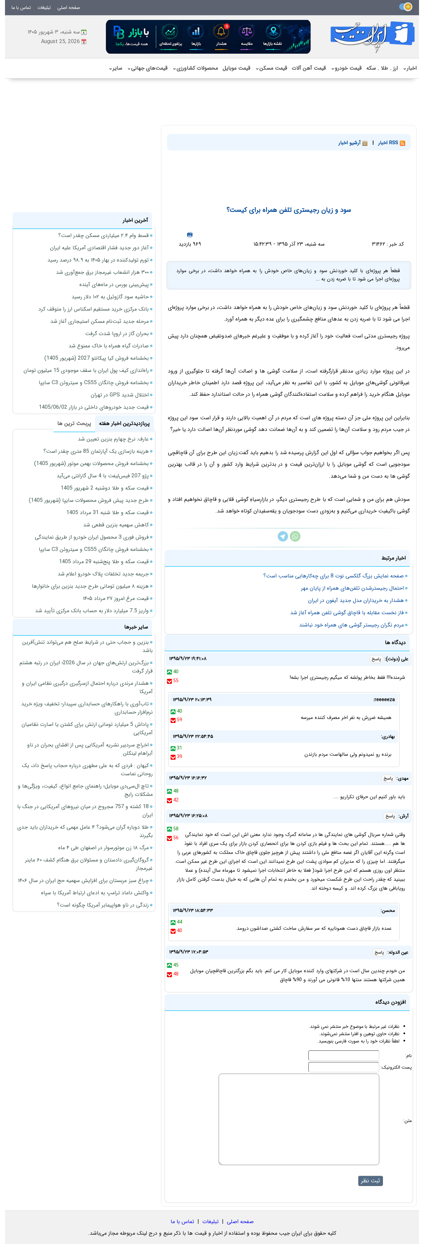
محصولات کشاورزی (195, 68)
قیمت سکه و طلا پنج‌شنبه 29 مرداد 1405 (104, 562)
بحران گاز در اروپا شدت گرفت (117, 333)
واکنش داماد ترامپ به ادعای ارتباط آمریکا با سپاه (95, 893)
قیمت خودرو (346, 68)
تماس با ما (21, 7)
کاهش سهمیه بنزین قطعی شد (116, 525)
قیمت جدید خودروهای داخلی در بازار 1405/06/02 (94, 407)
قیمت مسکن (271, 68)
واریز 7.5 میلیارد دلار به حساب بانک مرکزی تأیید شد (92, 611)
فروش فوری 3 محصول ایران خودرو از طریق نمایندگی (92, 537)
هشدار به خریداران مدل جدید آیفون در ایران (356, 600)
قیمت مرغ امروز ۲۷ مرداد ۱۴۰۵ (116, 598)
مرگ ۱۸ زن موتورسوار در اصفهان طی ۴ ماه (103, 848)
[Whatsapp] (295, 540)
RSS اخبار (389, 143)
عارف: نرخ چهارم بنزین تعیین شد (113, 439)
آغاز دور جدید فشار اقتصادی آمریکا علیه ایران (99, 248)
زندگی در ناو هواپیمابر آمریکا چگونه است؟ (103, 905)
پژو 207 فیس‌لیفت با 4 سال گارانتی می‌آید (103, 476)
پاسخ (376, 659)
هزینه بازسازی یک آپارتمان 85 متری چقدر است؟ (96, 451)
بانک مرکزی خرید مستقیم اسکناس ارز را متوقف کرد (93, 309)
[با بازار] (208, 36)
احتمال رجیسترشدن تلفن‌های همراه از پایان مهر (352, 588)
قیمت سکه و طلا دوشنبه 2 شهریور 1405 (105, 488)
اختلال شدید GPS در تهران (120, 395)
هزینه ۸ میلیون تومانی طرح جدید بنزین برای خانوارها (90, 586)
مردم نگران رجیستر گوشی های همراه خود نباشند (351, 625)
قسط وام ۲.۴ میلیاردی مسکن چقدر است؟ (103, 235)
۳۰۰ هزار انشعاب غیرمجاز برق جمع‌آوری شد (102, 272)
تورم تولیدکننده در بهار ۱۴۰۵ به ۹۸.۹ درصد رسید (98, 260)
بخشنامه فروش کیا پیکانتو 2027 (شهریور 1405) (96, 358)
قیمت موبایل (236, 68)
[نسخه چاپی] (189, 234)
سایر (115, 68)
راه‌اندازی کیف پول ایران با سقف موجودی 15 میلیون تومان (86, 370)
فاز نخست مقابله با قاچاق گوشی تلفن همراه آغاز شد (347, 613)
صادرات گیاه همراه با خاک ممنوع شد (109, 346)
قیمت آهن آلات (309, 68)
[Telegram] (283, 540)
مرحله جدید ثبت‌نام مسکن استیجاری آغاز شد (99, 321)
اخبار (409, 68)
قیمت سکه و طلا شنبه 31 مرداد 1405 (107, 512)
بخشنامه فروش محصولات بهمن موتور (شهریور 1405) (91, 463)
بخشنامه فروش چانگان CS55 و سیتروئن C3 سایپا (94, 383)
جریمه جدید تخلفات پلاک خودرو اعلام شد (103, 574)
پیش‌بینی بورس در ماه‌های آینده (114, 284)
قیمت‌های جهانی (147, 68)
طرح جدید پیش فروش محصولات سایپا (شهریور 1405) (89, 500)
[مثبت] (169, 672)
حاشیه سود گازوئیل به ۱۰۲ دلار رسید (110, 297)
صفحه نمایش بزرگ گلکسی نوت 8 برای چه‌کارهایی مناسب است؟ (333, 576)
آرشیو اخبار (350, 143)
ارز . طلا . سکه (382, 68)
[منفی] (169, 680)
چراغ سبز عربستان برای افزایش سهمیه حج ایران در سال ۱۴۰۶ (83, 880)
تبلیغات (44, 7)
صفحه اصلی (68, 7)
